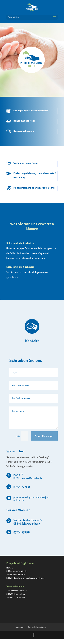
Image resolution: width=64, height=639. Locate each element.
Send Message (44, 436)
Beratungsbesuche (23, 130)
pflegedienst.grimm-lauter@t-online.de (28, 578)
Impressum (19, 627)
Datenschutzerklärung (37, 627)
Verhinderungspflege (25, 163)
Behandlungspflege (24, 120)
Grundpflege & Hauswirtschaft (30, 110)
